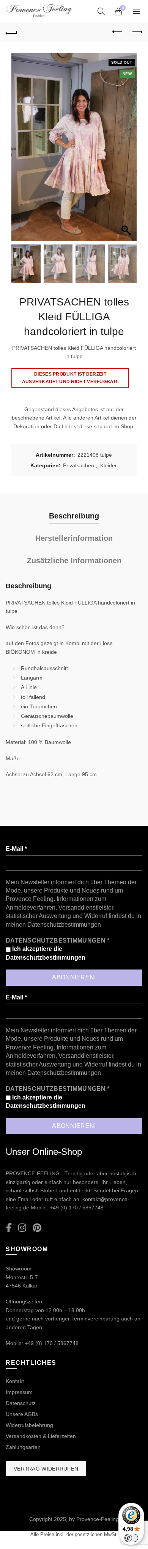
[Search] (101, 11)
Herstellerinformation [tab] (74, 538)
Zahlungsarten (23, 1447)
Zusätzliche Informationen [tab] (74, 560)
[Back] (11, 32)
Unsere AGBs (22, 1414)
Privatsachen (78, 465)
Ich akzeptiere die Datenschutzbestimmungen (45, 953)
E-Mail (16, 849)
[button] (127, 150)
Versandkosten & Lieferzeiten (41, 1436)
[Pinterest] (37, 1228)
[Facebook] (9, 1228)
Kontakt (15, 1381)
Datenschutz (21, 1403)
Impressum (19, 1392)
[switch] (131, 1538)
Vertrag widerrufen (46, 1469)
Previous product (117, 32)
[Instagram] (22, 1228)
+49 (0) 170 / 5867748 (77, 1207)
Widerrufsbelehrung (29, 1425)
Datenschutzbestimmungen (64, 924)
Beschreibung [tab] (74, 516)
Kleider (108, 465)
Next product (136, 32)
